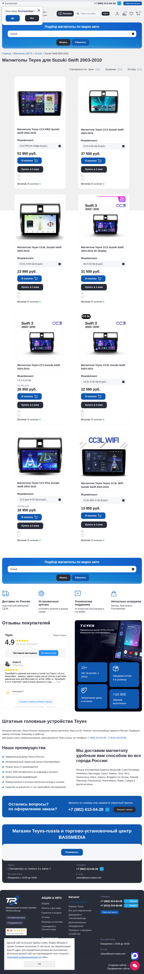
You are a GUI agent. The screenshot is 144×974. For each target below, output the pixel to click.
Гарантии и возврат (51, 913)
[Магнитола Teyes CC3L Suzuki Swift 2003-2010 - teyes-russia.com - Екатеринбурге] (103, 337)
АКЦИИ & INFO (51, 897)
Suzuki (38, 53)
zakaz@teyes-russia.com (88, 878)
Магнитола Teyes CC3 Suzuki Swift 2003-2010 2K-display (102, 249)
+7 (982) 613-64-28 (105, 3)
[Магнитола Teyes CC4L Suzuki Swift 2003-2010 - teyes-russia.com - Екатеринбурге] (40, 219)
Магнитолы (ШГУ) (23, 53)
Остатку (132, 69)
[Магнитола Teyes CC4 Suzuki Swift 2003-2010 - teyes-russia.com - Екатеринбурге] (103, 102)
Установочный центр (16, 918)
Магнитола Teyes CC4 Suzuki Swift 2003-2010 (102, 131)
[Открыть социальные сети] (135, 965)
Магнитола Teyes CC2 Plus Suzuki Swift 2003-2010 (38, 485)
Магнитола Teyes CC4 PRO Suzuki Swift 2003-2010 (38, 131)
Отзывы (45, 917)
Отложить (18, 179)
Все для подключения (80, 910)
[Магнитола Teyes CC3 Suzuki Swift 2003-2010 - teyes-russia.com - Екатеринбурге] (40, 337)
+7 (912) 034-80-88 (105, 7)
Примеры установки (52, 922)
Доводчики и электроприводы (77, 917)
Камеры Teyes (76, 906)
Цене (91, 69)
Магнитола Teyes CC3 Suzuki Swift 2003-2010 (38, 367)
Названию (110, 69)
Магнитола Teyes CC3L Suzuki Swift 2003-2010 (103, 367)
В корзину (27, 160)
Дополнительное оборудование (77, 924)
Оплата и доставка (51, 908)
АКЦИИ (45, 903)
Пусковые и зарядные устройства (80, 932)
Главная (6, 53)
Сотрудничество (15, 923)
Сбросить (80, 42)
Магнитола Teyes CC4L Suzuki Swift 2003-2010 (39, 249)
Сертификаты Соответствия (48, 928)
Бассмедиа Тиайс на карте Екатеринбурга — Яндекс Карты (35, 707)
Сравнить (18, 175)
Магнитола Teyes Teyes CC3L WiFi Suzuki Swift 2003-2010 (102, 485)
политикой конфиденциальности (24, 957)
